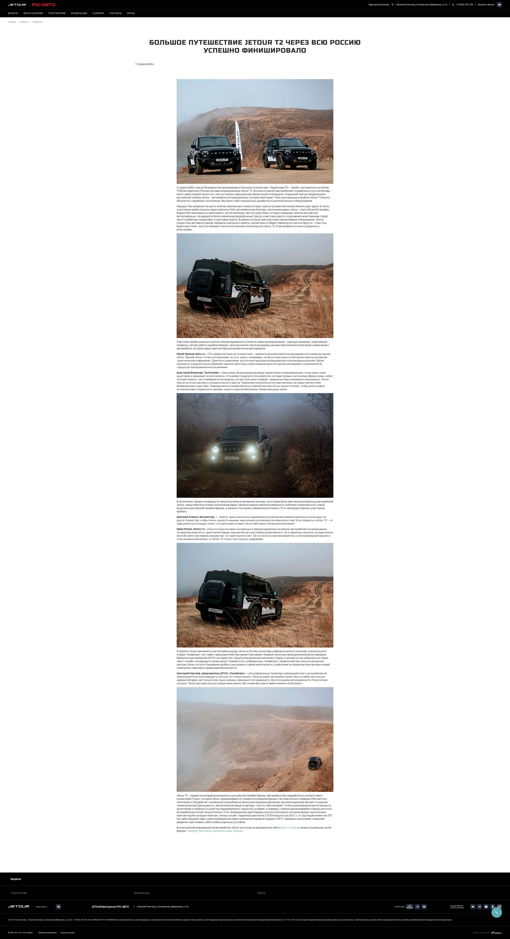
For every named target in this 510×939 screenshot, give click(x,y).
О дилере (98, 13)
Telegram (192, 831)
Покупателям (19, 893)
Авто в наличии (33, 13)
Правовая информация (47, 933)
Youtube (238, 831)
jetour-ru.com (288, 827)
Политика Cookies (68, 933)
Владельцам (141, 893)
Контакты (116, 13)
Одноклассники (222, 831)
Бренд (261, 893)
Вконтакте (205, 831)
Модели (16, 879)
